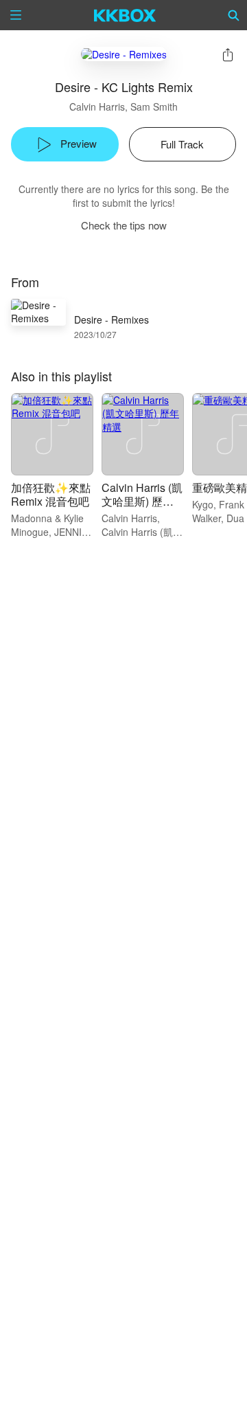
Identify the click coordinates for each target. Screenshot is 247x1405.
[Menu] (16, 15)
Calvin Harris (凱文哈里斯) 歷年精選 (142, 501)
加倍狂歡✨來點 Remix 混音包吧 (51, 494)
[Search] (234, 15)
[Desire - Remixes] (124, 54)
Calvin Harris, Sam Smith (123, 106)
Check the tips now (124, 225)
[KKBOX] (125, 15)
